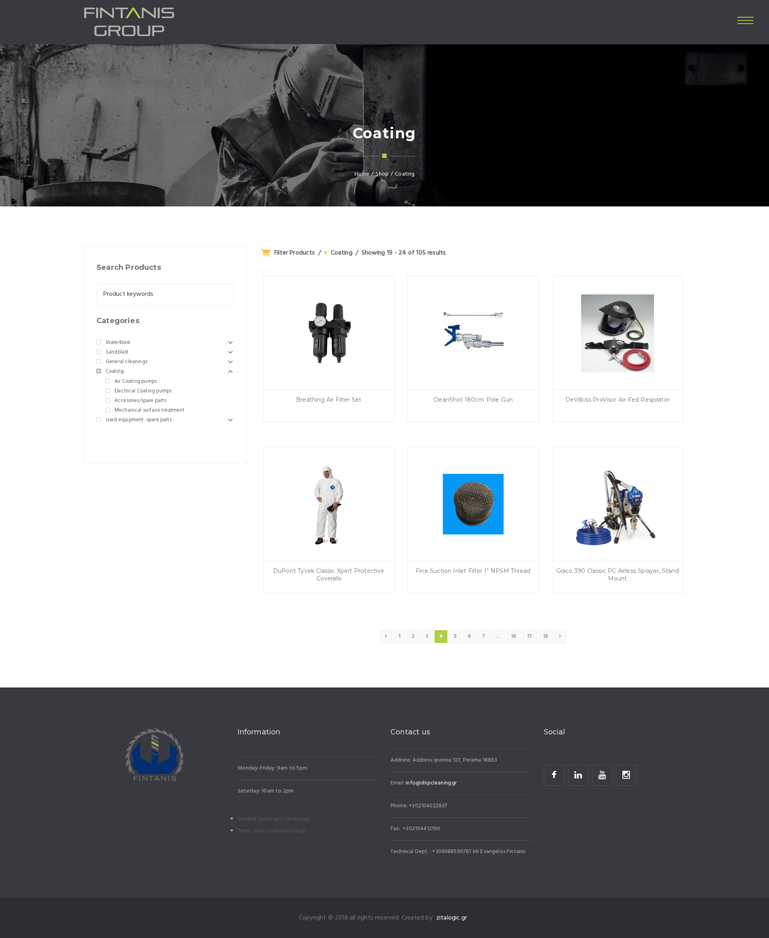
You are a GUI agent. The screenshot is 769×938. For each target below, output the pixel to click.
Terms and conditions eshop (272, 831)
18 (545, 636)
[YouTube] (602, 775)
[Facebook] (554, 775)
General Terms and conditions (274, 819)
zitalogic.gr (451, 918)
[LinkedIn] (578, 775)
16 (513, 636)
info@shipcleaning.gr (431, 783)
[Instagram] (626, 775)
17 (529, 636)
